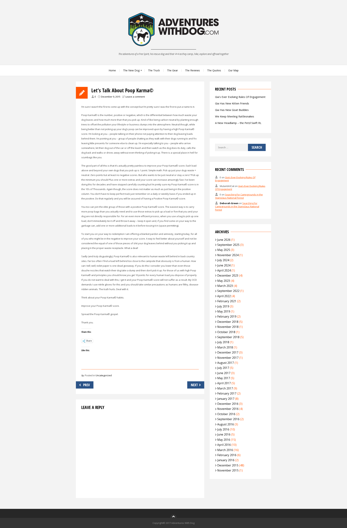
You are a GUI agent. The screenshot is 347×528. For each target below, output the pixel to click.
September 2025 (228, 245)
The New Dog (131, 70)
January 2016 (225, 460)
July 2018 (223, 342)
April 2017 (224, 383)
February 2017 (226, 393)
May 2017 (223, 378)
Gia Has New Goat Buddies (232, 110)
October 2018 (226, 332)
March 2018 (225, 347)
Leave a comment (135, 96)
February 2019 (226, 316)
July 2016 (223, 429)
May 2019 (223, 311)
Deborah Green (229, 203)
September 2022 (228, 291)
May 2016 (223, 440)
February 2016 (226, 455)
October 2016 (226, 414)
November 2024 (228, 255)
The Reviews (192, 70)
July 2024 (223, 260)
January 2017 (225, 399)
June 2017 (223, 373)
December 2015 (227, 465)
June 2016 (223, 434)
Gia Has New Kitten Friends (232, 103)
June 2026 (223, 240)
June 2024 (223, 265)
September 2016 (228, 419)
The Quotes (214, 70)
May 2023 (223, 281)
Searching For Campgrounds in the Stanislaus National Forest (239, 196)
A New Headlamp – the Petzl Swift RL (238, 123)
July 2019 (223, 306)
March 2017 (225, 388)
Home (112, 70)
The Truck (154, 70)
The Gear (172, 70)
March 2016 (225, 450)
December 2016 (227, 404)
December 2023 (227, 275)
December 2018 (227, 322)
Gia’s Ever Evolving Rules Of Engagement (240, 97)
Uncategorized (104, 375)
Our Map (233, 70)
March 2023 (225, 286)
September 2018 (228, 337)
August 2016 (225, 424)
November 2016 (228, 409)
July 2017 (223, 368)
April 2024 (224, 270)
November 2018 (228, 327)
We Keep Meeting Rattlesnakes (234, 116)
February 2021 (226, 301)
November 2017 (228, 358)
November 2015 (228, 470)
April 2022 (224, 296)
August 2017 (225, 363)
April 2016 (224, 445)
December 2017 (227, 352)
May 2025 (223, 250)
